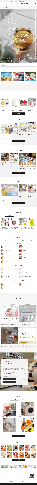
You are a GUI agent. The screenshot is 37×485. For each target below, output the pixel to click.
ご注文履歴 (11, 481)
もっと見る (18, 113)
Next (36, 76)
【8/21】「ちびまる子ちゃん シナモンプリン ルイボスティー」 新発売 (13, 89)
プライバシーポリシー (22, 481)
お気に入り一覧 (12, 480)
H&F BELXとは (9, 379)
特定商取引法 (20, 480)
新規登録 (11, 475)
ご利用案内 (20, 475)
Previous (0, 76)
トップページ (2, 475)
